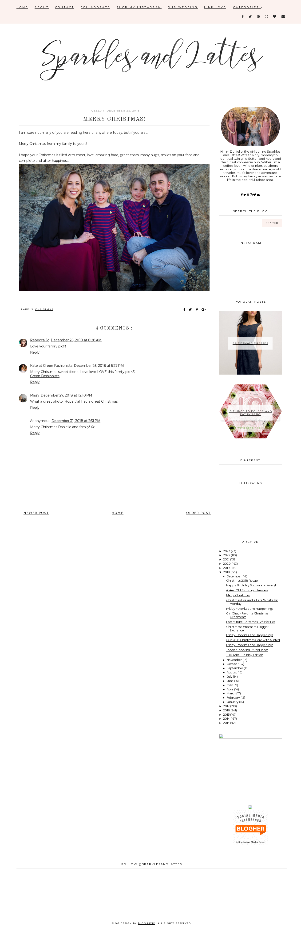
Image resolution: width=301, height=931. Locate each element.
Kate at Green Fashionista (51, 365)
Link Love (215, 7)
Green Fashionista (44, 376)
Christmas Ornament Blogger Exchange (247, 628)
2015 (226, 714)
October (233, 664)
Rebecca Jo (39, 340)
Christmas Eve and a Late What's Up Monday (252, 601)
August (232, 672)
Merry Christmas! (238, 595)
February (234, 697)
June (230, 681)
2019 (226, 568)
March (231, 693)
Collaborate (95, 7)
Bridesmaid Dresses (250, 343)
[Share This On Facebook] (184, 309)
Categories (247, 7)
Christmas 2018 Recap (242, 580)
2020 (227, 563)
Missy (34, 395)
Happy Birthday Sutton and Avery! (251, 585)
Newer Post (36, 512)
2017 (226, 706)
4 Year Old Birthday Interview (247, 590)
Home (22, 7)
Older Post (198, 512)
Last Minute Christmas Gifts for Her (250, 622)
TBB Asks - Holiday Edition (244, 655)
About (42, 7)
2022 (227, 555)
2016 (226, 710)
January (233, 702)
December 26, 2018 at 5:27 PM (99, 365)
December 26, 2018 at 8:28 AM (76, 340)
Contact (64, 7)
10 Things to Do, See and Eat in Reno (250, 413)
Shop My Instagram (139, 7)
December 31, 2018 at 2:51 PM (75, 421)
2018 (227, 572)
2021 (226, 559)
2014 (226, 718)
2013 (226, 723)
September (235, 668)
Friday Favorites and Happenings (249, 608)
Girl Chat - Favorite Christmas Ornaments (247, 615)
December (234, 576)
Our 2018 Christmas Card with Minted (253, 640)
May (230, 685)
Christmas (44, 309)
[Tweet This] (191, 309)
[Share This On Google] (204, 309)
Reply (35, 352)
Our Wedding (183, 7)
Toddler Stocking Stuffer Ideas (247, 650)
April (230, 689)
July (230, 676)
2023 (227, 551)
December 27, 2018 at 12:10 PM (66, 395)
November (235, 660)
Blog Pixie (146, 923)
